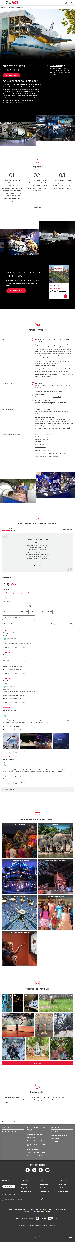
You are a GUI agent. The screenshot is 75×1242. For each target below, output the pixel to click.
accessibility (57, 397)
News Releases (45, 1188)
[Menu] (3, 2)
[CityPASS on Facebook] (27, 1170)
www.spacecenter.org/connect (45, 366)
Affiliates (61, 1188)
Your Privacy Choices (44, 1211)
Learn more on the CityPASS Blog (46, 374)
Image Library (44, 1191)
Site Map (27, 1211)
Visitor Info (68, 369)
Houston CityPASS (7, 7)
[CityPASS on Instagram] (41, 1170)
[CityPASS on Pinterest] (34, 1170)
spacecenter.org (40, 447)
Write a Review (68, 529)
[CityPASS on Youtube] (47, 1170)
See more (53, 75)
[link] (11, 531)
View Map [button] (38, 441)
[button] (34, 565)
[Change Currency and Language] (66, 2)
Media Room (44, 1185)
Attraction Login (63, 1191)
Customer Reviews (27, 1191)
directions (62, 403)
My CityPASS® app (12, 1097)
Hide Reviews (37, 795)
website (50, 453)
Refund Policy (34, 1209)
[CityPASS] (12, 3)
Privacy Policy (47, 1209)
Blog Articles (25, 1188)
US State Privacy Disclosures (16, 1209)
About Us (24, 1185)
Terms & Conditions (62, 1209)
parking (53, 403)
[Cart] (72, 2)
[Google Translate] (37, 1237)
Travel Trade (62, 1185)
